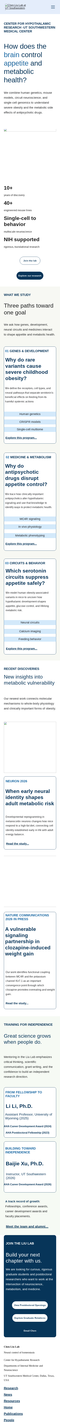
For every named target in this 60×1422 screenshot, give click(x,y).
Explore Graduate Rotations (29, 1318)
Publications (13, 1413)
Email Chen (30, 1330)
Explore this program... (21, 437)
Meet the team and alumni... (27, 1226)
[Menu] (53, 7)
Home (8, 1407)
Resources (12, 1401)
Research (11, 1388)
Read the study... (17, 843)
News (8, 1394)
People (9, 1420)
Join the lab (30, 260)
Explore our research (30, 275)
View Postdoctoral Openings (30, 1305)
